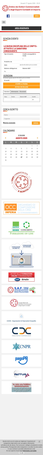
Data (5, 65)
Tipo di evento (8, 54)
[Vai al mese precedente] (5, 138)
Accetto (21, 453)
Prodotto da (8, 61)
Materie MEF (26, 68)
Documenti (23, 91)
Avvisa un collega (21, 87)
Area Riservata (22, 28)
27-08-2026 (21, 135)
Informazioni (14, 91)
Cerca (35, 123)
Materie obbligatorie (10, 68)
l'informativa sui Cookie (29, 451)
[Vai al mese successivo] (37, 138)
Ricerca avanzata (9, 123)
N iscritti (6, 80)
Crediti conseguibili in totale (29, 54)
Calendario (7, 91)
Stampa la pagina (21, 84)
